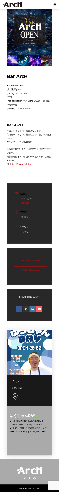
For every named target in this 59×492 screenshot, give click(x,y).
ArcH (22, 488)
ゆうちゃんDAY (22, 415)
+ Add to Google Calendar (30, 260)
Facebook (29, 478)
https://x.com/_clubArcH (22, 164)
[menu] (54, 4)
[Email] (39, 309)
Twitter (24, 478)
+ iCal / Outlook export (30, 270)
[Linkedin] (32, 309)
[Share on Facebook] (19, 309)
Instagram (34, 478)
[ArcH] (12, 4)
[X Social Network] (26, 309)
